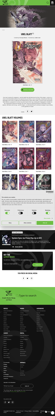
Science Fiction (6, 327)
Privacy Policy (13, 391)
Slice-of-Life (6, 329)
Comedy (5, 312)
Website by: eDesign (45, 411)
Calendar (5, 366)
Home (3, 30)
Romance (5, 324)
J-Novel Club (22, 375)
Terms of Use (22, 391)
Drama (5, 316)
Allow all (45, 222)
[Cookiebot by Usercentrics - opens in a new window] (47, 192)
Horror (5, 320)
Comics (6, 333)
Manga (22, 308)
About (5, 368)
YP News (5, 364)
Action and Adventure (8, 310)
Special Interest (7, 331)
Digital (22, 333)
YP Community (6, 362)
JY (20, 369)
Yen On (21, 367)
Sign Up (27, 386)
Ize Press (22, 373)
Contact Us (6, 378)
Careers (5, 370)
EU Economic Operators (8, 376)
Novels (6, 308)
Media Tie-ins (6, 349)
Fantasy (5, 318)
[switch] (21, 213)
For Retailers (6, 374)
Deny (10, 222)
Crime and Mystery (7, 314)
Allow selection (27, 222)
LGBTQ (5, 322)
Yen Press (22, 365)
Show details (47, 218)
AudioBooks (40, 308)
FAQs (5, 372)
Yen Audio (22, 371)
